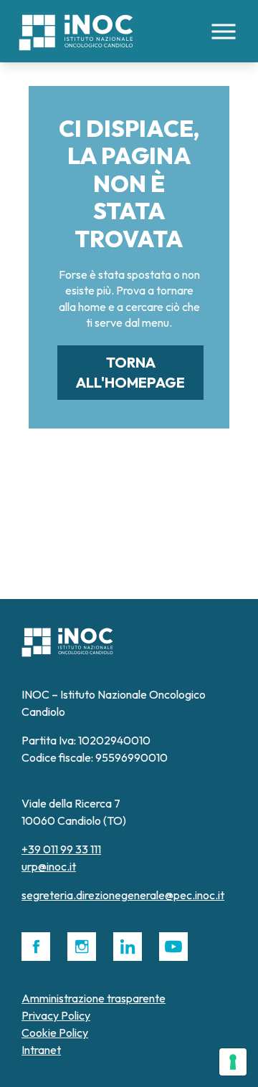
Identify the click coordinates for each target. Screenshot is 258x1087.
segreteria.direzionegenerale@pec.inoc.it (123, 895)
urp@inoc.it (49, 866)
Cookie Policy (55, 1032)
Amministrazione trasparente (94, 998)
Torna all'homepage (130, 372)
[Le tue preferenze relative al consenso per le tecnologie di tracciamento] (233, 1062)
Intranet (41, 1050)
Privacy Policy (56, 1015)
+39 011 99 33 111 (61, 849)
